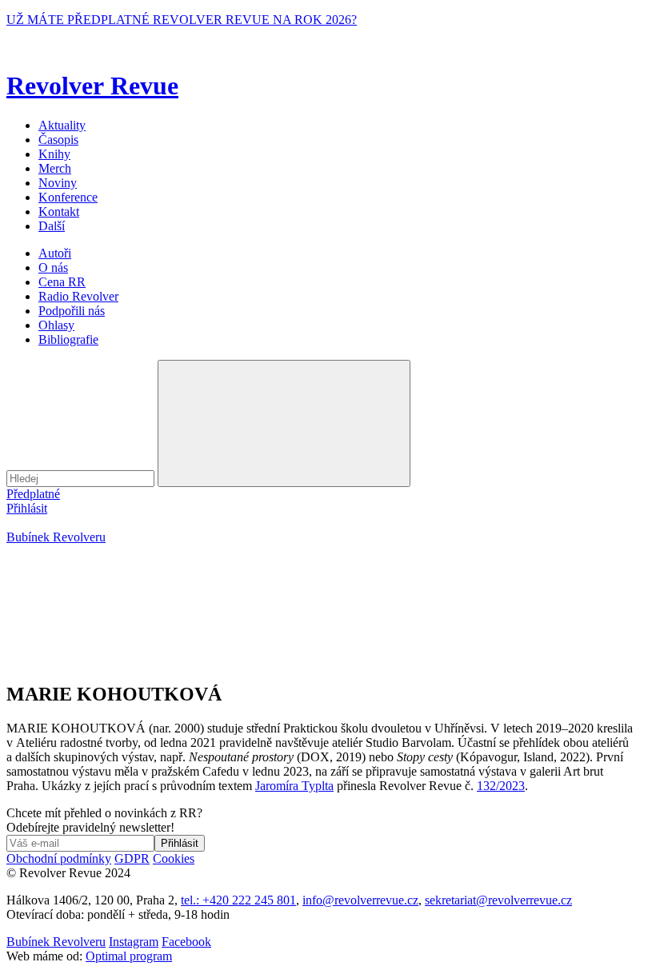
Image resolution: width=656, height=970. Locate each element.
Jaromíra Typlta (294, 785)
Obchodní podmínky (58, 858)
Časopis (58, 139)
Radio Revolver (78, 296)
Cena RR (62, 282)
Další (51, 226)
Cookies (173, 858)
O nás (53, 267)
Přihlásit (26, 508)
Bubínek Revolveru (56, 537)
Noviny (57, 183)
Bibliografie (68, 339)
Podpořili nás (71, 310)
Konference (68, 197)
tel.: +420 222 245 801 (238, 900)
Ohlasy (56, 325)
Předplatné (33, 494)
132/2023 (501, 785)
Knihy (54, 154)
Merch (54, 168)
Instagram (133, 941)
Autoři (54, 253)
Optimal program (129, 956)
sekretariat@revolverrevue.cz (498, 900)
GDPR (132, 858)
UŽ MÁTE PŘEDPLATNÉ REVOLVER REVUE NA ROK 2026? (181, 19)
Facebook (186, 941)
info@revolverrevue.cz (360, 900)
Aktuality (62, 125)
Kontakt (58, 211)
